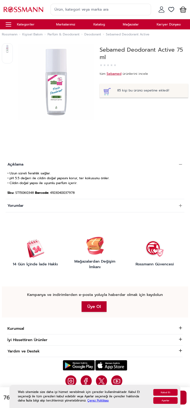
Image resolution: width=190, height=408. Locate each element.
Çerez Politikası (98, 400)
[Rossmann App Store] (111, 365)
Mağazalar (131, 24)
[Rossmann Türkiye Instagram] (70, 380)
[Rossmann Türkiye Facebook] (86, 380)
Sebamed (114, 73)
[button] (182, 9)
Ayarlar (165, 400)
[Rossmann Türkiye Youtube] (116, 380)
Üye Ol (94, 306)
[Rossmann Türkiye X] (101, 380)
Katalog (99, 24)
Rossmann (9, 34)
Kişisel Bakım (32, 34)
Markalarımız (65, 24)
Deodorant (92, 34)
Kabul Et (165, 392)
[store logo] (23, 9)
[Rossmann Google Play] (79, 365)
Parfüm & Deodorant (63, 34)
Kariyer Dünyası (169, 24)
